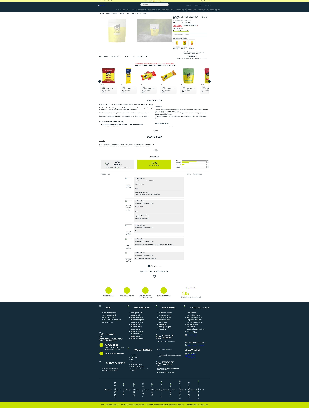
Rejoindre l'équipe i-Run (194, 317)
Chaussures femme (165, 315)
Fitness (133, 362)
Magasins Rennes (136, 327)
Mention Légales (112, 405)
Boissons (121, 13)
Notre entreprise (192, 313)
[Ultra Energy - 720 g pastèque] (192, 42)
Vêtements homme (165, 317)
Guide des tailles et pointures (111, 320)
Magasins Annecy (136, 334)
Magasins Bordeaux (137, 338)
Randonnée (134, 357)
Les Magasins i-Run (137, 313)
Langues (108, 390)
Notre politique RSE (193, 315)
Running (133, 355)
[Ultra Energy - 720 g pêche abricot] (184, 42)
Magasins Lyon (135, 329)
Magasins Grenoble (137, 331)
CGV (102, 405)
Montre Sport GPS (136, 364)
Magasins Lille (135, 336)
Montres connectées (137, 366)
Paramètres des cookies (174, 405)
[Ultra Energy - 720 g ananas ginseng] (176, 42)
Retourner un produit (109, 317)
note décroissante (197, 174)
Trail (132, 359)
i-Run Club (190, 331)
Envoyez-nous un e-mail (114, 353)
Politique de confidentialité (132, 405)
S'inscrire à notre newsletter (196, 329)
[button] (108, 292)
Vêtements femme (164, 320)
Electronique (163, 322)
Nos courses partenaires (195, 322)
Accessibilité (191, 405)
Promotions (162, 329)
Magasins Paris (135, 315)
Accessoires (162, 324)
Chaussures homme (165, 313)
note (109, 174)
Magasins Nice (135, 324)
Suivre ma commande (109, 315)
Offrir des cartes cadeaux (110, 368)
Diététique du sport (111, 13)
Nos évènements (192, 324)
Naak (127, 13)
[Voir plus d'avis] (154, 266)
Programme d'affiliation (194, 320)
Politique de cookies (154, 405)
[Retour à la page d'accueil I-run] (105, 7)
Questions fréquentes (109, 313)
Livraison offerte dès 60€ (181, 30)
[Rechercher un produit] (166, 5)
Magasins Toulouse (137, 317)
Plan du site (203, 405)
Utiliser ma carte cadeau (110, 370)
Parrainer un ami (107, 322)
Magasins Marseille (137, 322)
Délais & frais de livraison (167, 372)
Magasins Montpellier (137, 320)
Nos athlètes (191, 327)
